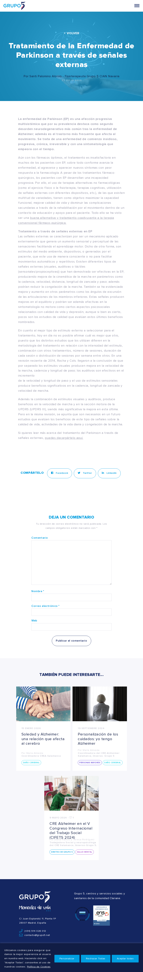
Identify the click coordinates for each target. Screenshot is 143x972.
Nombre (37, 591)
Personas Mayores (89, 763)
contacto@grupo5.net (37, 935)
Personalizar (66, 958)
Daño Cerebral (31, 763)
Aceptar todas (125, 958)
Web (34, 620)
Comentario (39, 537)
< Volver (71, 33)
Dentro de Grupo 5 (62, 852)
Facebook (61, 473)
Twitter (87, 473)
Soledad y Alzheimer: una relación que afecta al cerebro (43, 739)
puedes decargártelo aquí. (64, 438)
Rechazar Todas (95, 958)
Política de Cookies (39, 967)
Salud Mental (84, 852)
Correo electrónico (45, 606)
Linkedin (111, 473)
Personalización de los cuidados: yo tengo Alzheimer (98, 739)
